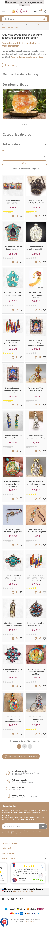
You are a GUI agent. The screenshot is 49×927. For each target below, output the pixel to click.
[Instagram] (21, 898)
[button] (22, 124)
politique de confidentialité (21, 831)
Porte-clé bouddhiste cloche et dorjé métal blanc (36, 719)
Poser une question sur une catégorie (20, 756)
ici (28, 4)
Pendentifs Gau (18, 57)
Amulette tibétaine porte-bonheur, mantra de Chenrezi (36, 577)
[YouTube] (12, 898)
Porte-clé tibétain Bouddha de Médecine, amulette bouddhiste (13, 719)
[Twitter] (8, 898)
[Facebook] (3, 898)
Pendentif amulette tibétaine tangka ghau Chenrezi (12, 390)
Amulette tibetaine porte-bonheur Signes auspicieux (12, 342)
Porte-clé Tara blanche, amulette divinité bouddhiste (13, 484)
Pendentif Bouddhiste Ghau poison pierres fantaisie (13, 577)
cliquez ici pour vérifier (23, 891)
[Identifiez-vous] (35, 11)
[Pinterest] (17, 898)
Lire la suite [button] (9, 65)
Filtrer (23, 163)
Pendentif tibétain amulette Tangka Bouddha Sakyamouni (36, 342)
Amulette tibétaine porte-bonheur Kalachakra (36, 295)
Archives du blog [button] (11, 144)
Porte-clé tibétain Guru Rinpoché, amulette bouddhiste (36, 671)
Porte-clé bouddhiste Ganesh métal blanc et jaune (36, 484)
